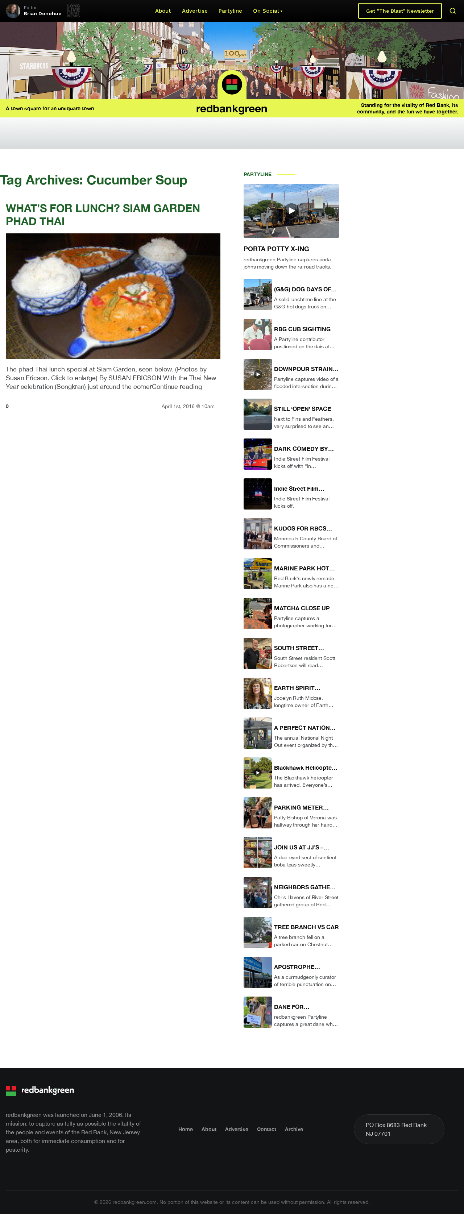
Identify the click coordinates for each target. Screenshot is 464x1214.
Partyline (230, 11)
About (163, 11)
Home (185, 1129)
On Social (266, 11)
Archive (294, 1129)
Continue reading (177, 386)
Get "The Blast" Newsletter (400, 11)
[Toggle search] (452, 10)
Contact (266, 1129)
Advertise (195, 11)
